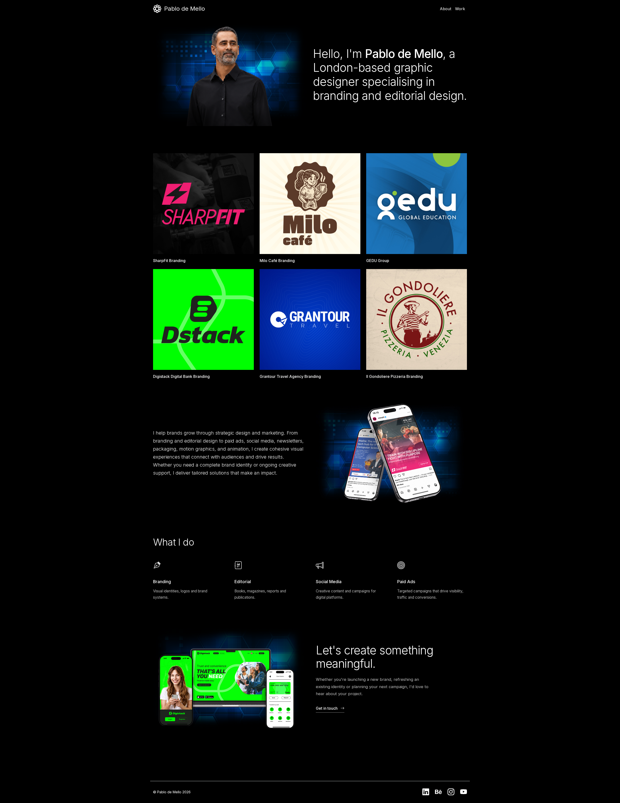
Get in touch (327, 708)
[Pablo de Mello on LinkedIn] (425, 792)
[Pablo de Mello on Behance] (438, 792)
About (445, 8)
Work (460, 8)
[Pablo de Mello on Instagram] (451, 792)
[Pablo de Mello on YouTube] (463, 792)
